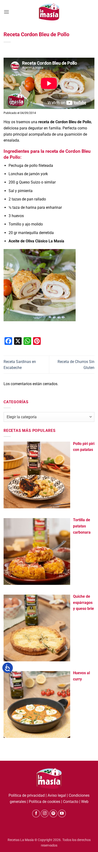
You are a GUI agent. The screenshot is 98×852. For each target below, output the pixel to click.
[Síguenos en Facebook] (36, 813)
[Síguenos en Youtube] (62, 813)
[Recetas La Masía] (49, 11)
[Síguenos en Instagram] (45, 813)
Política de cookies (44, 801)
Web (84, 801)
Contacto (70, 801)
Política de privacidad (27, 795)
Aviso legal (57, 795)
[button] (6, 12)
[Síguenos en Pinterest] (53, 813)
